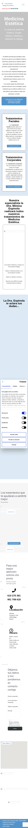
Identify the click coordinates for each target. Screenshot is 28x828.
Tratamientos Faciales (14, 120)
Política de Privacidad (15, 725)
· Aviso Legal (5, 826)
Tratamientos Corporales (14, 158)
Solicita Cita (11, 512)
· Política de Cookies (8, 824)
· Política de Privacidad (8, 822)
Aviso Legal (16, 723)
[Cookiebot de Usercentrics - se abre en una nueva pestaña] (19, 382)
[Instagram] (13, 816)
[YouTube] (16, 816)
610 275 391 (14, 595)
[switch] (24, 418)
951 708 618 (14, 599)
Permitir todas (14, 434)
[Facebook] (11, 816)
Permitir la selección (14, 439)
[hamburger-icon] (23, 4)
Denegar (14, 444)
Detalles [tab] (15, 386)
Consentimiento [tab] (6, 386)
